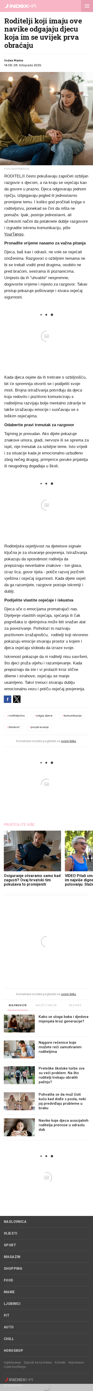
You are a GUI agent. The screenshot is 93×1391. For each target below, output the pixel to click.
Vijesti (10, 1233)
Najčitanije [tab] (46, 1005)
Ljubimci (12, 1304)
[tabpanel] (46, 1077)
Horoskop (13, 1350)
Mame (9, 1292)
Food (8, 1280)
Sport (10, 1245)
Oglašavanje (12, 1362)
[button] (87, 6)
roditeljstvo (16, 715)
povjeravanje (39, 727)
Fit (6, 1315)
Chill (9, 1339)
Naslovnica (15, 1222)
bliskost (13, 727)
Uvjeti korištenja (15, 1367)
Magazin (12, 1257)
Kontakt (60, 1362)
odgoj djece (43, 715)
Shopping (13, 1268)
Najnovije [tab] (18, 1005)
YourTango (14, 234)
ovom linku (68, 741)
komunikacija (72, 715)
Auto (9, 1327)
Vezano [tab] (75, 1005)
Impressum (76, 1362)
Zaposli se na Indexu (38, 1362)
